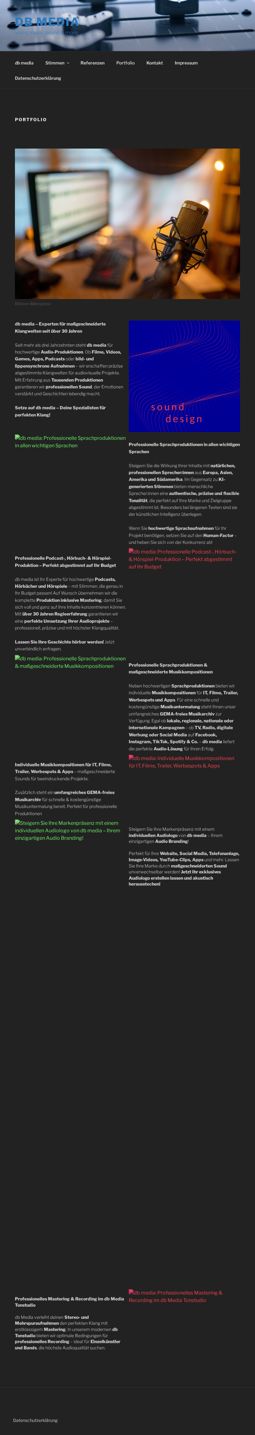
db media (47, 22)
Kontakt (154, 62)
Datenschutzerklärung (38, 78)
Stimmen (54, 62)
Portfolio (125, 62)
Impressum (186, 62)
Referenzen (92, 62)
